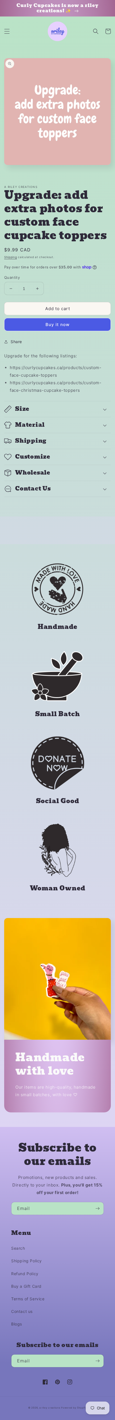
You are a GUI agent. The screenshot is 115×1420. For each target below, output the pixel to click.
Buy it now (57, 324)
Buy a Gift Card (26, 1286)
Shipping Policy (26, 1260)
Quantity (12, 277)
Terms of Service (28, 1298)
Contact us (22, 1311)
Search (18, 1248)
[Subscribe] (97, 1208)
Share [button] (16, 341)
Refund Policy (25, 1273)
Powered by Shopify (74, 1407)
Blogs (16, 1324)
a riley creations (49, 1407)
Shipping (10, 257)
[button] (7, 31)
